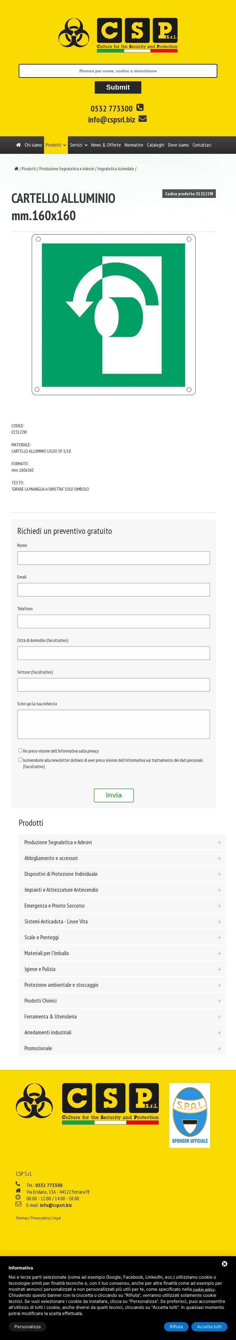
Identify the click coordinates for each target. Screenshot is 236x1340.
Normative (134, 144)
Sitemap (22, 1217)
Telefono (25, 608)
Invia (114, 795)
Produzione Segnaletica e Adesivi (66, 168)
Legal (57, 1217)
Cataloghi (155, 144)
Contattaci (202, 144)
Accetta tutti (209, 1326)
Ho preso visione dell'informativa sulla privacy (61, 751)
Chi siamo (33, 144)
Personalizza (27, 1326)
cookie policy (204, 1289)
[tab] (122, 841)
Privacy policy (40, 1217)
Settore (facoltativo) (35, 672)
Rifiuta (176, 1326)
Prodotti (53, 144)
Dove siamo (178, 144)
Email (21, 577)
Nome (22, 545)
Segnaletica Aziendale (115, 168)
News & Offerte (106, 144)
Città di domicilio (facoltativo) (42, 640)
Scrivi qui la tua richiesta (37, 703)
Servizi (76, 144)
